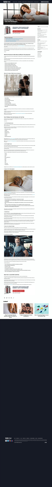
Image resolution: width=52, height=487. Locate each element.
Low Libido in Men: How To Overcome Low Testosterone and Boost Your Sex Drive (42, 37)
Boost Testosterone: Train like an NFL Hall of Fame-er (43, 49)
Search (48, 2)
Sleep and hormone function (7, 192)
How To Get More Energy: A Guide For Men (42, 41)
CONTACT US (36, 438)
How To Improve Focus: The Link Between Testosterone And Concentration (42, 44)
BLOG (21, 438)
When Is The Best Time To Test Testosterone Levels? (41, 47)
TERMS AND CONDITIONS (32, 438)
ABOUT (15, 438)
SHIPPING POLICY (28, 438)
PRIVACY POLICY (24, 438)
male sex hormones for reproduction (20, 113)
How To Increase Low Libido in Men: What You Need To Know (42, 35)
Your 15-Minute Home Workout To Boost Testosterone (43, 45)
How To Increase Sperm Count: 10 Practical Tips (42, 33)
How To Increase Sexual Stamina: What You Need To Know (42, 30)
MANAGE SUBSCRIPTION (40, 438)
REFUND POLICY (17, 438)
